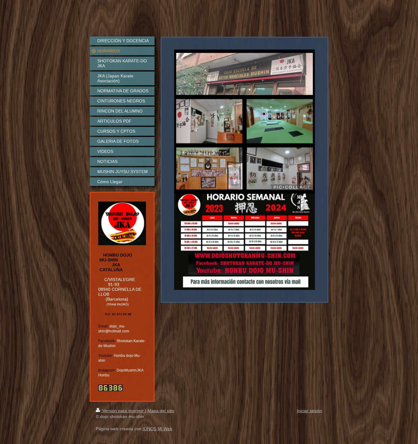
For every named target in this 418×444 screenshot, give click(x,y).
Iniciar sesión (309, 410)
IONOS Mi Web (157, 428)
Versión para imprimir (123, 410)
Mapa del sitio (160, 410)
